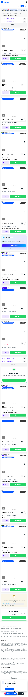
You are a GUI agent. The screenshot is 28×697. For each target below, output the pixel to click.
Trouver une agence (18, 633)
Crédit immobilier (5, 631)
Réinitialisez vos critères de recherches (14, 604)
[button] (22, 50)
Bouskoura (16, 13)
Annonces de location (6, 628)
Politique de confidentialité (20, 636)
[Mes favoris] (2, 10)
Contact (3, 636)
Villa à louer (10, 55)
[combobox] (9, 6)
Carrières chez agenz (6, 633)
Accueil (3, 626)
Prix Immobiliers (17, 628)
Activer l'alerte (9, 688)
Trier (21, 693)
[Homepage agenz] (5, 2)
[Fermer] (25, 682)
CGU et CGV (9, 636)
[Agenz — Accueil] (14, 678)
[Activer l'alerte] (25, 6)
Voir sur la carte (11, 693)
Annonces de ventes (11, 626)
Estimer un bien (14, 631)
